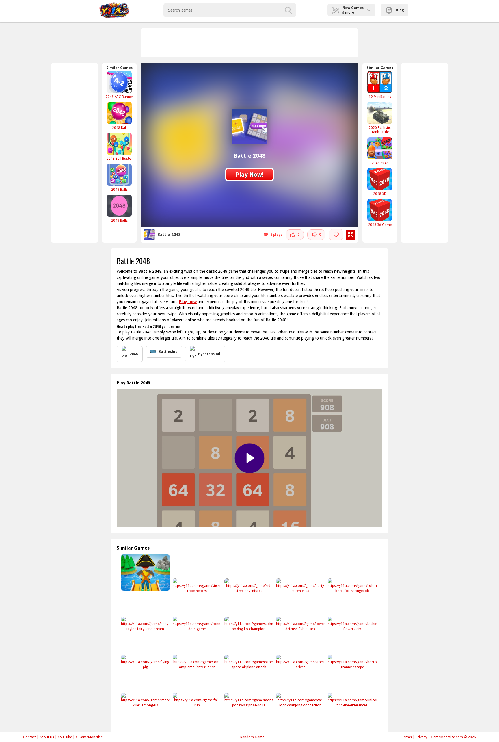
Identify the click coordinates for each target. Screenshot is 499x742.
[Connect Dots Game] (196, 634)
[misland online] (144, 572)
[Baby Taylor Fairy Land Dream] (144, 634)
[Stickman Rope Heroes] (196, 596)
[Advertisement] (250, 43)
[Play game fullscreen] (350, 235)
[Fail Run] (196, 711)
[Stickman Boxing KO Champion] (248, 634)
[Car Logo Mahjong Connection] (299, 711)
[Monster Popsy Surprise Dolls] (248, 711)
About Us (47, 737)
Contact (29, 737)
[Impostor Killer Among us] (144, 711)
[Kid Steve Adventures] (248, 596)
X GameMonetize (89, 737)
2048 (134, 354)
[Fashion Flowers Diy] (351, 634)
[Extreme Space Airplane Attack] (248, 672)
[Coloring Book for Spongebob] (351, 596)
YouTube (65, 737)
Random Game (252, 737)
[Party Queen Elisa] (299, 596)
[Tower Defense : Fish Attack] (299, 634)
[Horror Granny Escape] (351, 672)
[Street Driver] (299, 672)
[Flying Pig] (144, 672)
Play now (188, 301)
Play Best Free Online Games (114, 10)
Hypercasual (209, 354)
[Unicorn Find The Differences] (351, 711)
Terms (407, 737)
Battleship (168, 352)
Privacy (421, 737)
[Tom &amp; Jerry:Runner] (196, 672)
